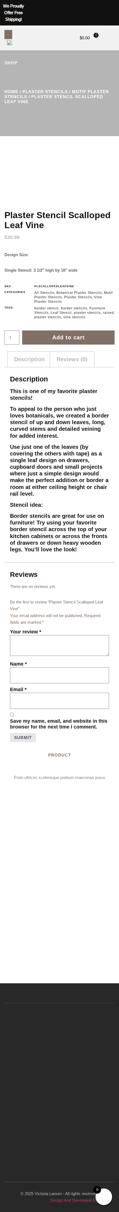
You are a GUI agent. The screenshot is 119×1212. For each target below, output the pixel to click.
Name (18, 664)
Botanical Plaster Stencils (79, 293)
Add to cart (68, 337)
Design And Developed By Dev (78, 1200)
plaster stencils (87, 313)
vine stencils (74, 317)
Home (11, 91)
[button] (8, 34)
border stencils (74, 308)
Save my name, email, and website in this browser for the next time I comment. (58, 724)
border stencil (46, 308)
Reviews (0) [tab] (72, 359)
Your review (25, 632)
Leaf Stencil (61, 313)
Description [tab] (29, 359)
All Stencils (44, 293)
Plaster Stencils (45, 91)
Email (18, 689)
